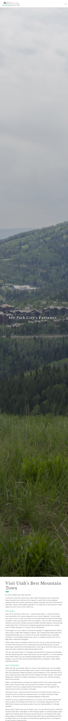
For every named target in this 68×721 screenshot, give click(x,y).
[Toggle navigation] (65, 4)
